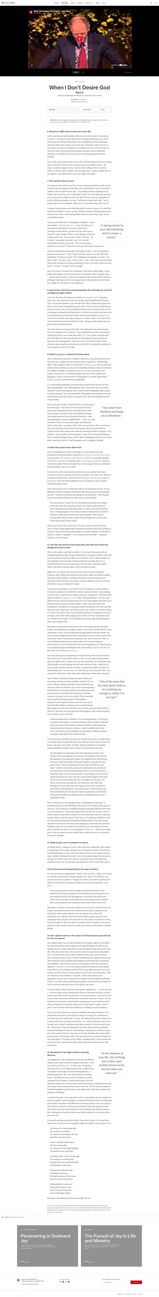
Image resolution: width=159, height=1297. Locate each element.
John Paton (51, 1012)
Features (88, 3)
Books (73, 3)
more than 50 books (71, 1210)
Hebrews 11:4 (90, 365)
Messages (65, 3)
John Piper (50, 1205)
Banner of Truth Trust (93, 478)
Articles (56, 3)
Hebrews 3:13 (103, 315)
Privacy (135, 1294)
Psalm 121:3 (71, 650)
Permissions (128, 1294)
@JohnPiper (59, 1205)
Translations (120, 1294)
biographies (60, 354)
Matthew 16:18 (63, 967)
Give (103, 3)
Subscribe (136, 1282)
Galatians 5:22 (69, 598)
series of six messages (56, 122)
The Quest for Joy (66, 225)
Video (76, 72)
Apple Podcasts (87, 109)
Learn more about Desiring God (30, 1284)
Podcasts (80, 3)
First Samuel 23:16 (90, 297)
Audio (82, 72)
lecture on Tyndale (83, 371)
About (98, 3)
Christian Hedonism (81, 101)
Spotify (102, 109)
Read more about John (54, 1212)
